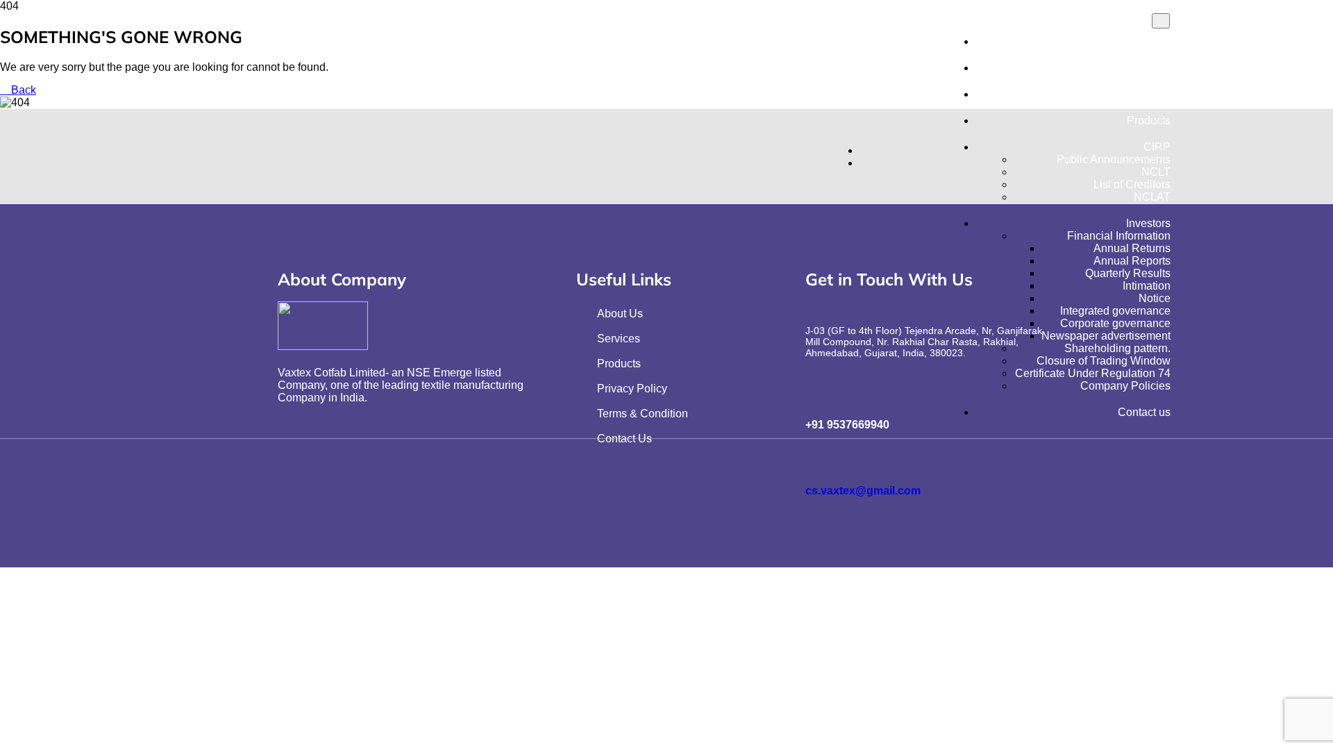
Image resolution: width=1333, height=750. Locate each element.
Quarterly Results (1128, 273)
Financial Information (1119, 236)
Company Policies (1125, 386)
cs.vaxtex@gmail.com (863, 491)
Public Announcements (1114, 159)
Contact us (1144, 412)
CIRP (1157, 147)
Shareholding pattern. (1117, 348)
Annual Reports (1132, 261)
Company (1147, 94)
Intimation (1147, 286)
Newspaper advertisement (1106, 336)
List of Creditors (1132, 184)
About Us (1148, 68)
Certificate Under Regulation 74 (1093, 373)
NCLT (1156, 172)
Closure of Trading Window (1104, 361)
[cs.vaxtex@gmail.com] (815, 459)
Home (1156, 41)
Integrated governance (1115, 311)
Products (1149, 120)
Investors (1148, 223)
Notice (1155, 298)
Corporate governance (1115, 323)
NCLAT (1152, 197)
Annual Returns (1132, 248)
